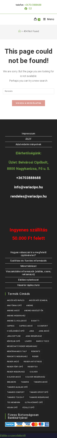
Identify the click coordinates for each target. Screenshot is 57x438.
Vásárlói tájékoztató (28, 285)
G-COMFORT (42, 326)
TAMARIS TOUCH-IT (15, 397)
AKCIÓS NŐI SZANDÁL (38, 300)
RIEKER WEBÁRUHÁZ (16, 372)
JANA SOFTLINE (14, 336)
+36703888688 (28, 178)
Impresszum (28, 133)
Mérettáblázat (28, 266)
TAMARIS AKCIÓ (41, 382)
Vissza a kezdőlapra (28, 103)
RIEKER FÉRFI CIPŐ (15, 367)
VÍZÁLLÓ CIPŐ (28, 408)
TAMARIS (25, 382)
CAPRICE (11, 326)
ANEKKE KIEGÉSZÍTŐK (33, 311)
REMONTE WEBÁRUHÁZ (17, 357)
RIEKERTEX (33, 367)
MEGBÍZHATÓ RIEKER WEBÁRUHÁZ (22, 346)
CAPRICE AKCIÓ (26, 326)
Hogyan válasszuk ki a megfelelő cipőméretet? (28, 254)
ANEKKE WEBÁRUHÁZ (16, 316)
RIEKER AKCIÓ (13, 362)
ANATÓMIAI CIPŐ (14, 305)
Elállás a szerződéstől (13, 435)
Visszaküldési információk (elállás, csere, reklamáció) (28, 273)
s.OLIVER (34, 372)
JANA (31, 331)
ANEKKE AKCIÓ (13, 311)
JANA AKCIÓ (44, 331)
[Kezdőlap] (19, 31)
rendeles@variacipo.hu (29, 196)
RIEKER (35, 357)
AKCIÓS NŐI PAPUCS (15, 300)
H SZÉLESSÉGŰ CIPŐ (16, 331)
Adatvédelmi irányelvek (28, 144)
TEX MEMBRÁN (13, 402)
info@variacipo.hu (28, 187)
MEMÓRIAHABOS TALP (17, 351)
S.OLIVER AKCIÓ (14, 377)
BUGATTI (35, 321)
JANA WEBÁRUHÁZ (33, 336)
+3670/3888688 (32, 4)
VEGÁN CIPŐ (12, 408)
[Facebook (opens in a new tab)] (26, 8)
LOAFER (28, 341)
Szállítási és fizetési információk (28, 260)
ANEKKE (29, 305)
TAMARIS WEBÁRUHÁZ (39, 397)
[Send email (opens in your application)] (30, 8)
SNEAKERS (11, 382)
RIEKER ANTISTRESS (33, 362)
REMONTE (35, 351)
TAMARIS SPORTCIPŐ (38, 392)
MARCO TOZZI (42, 341)
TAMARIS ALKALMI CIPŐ (17, 387)
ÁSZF (28, 139)
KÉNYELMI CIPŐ (13, 341)
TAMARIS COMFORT (16, 392)
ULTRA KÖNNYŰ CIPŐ (34, 402)
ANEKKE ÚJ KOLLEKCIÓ (17, 321)
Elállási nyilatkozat (28, 279)
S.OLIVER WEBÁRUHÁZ (35, 377)
